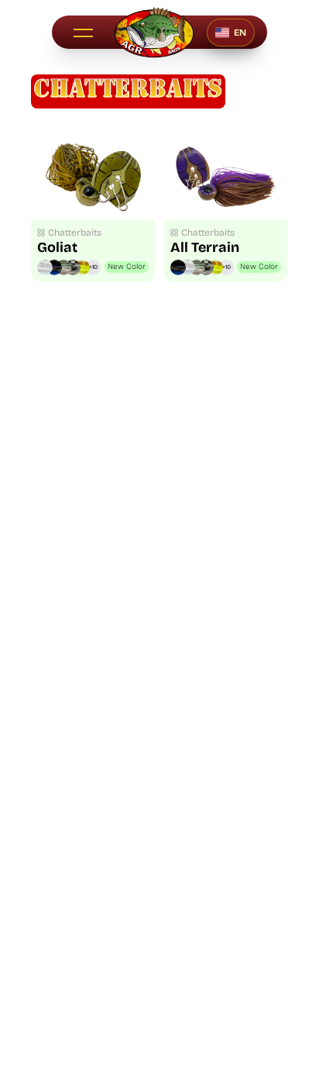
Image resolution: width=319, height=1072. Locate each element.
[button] (82, 32)
